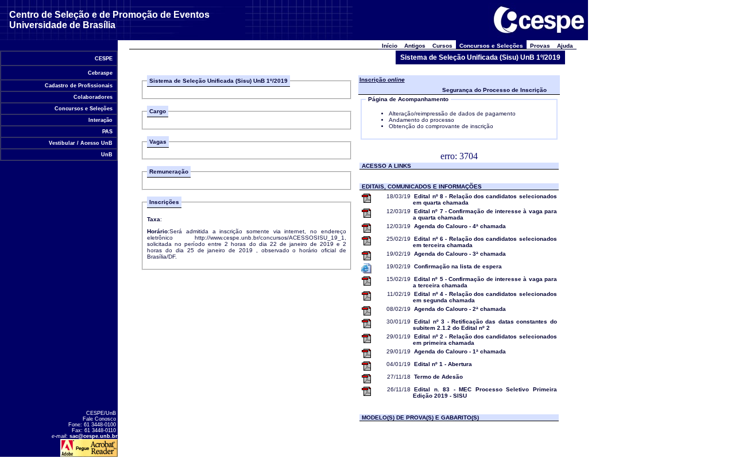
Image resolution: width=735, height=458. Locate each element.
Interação (100, 120)
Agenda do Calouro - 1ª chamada (460, 351)
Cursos (442, 46)
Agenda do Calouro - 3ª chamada (460, 254)
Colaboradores (93, 97)
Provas (540, 46)
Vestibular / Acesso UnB (80, 143)
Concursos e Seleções (83, 108)
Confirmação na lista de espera (458, 266)
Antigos (415, 46)
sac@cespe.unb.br (93, 436)
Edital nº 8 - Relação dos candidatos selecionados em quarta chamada (485, 199)
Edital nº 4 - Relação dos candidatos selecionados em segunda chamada (485, 297)
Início (389, 46)
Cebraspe (100, 73)
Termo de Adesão (438, 377)
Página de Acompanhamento (408, 99)
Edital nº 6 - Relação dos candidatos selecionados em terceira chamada (485, 242)
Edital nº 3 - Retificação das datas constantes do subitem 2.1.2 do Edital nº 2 (485, 324)
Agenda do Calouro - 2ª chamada (460, 309)
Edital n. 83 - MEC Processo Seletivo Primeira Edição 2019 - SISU (485, 392)
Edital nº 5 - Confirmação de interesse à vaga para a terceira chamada (485, 282)
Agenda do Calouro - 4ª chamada (460, 226)
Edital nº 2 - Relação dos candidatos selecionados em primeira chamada (485, 339)
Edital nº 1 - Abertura (443, 364)
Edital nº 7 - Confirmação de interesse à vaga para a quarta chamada (485, 214)
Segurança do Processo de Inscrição (494, 90)
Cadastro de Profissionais (78, 85)
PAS (107, 131)
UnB (106, 154)
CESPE (103, 58)
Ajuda (565, 46)
